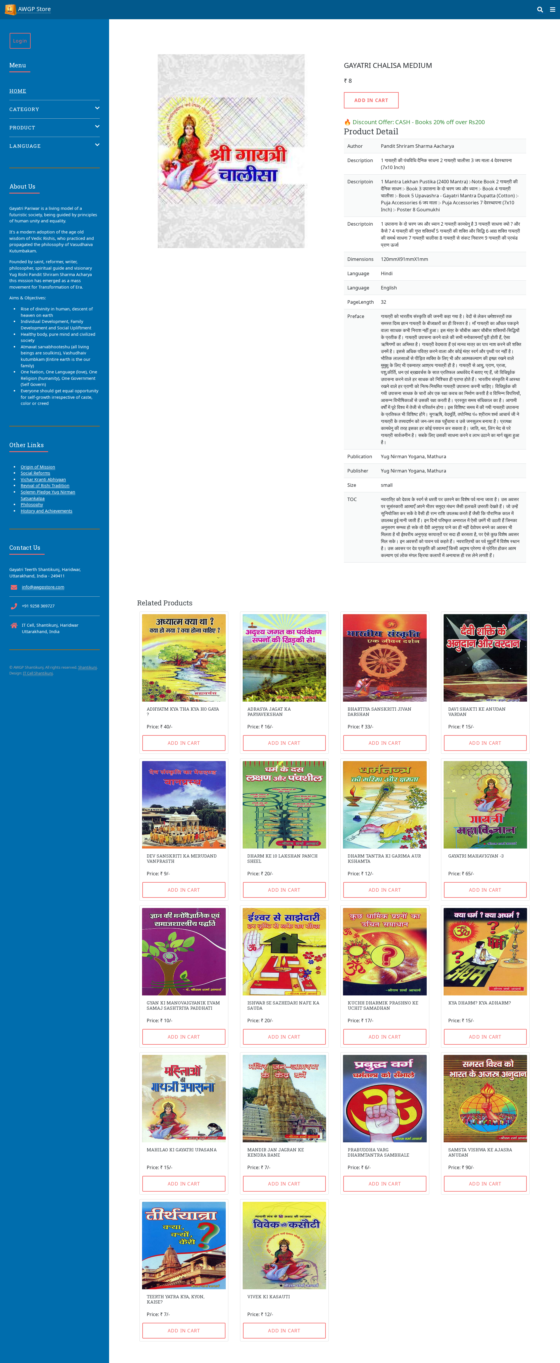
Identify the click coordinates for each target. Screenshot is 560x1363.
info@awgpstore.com (43, 587)
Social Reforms (35, 473)
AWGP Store (34, 9)
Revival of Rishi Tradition (45, 485)
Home (17, 90)
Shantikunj (87, 667)
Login (20, 41)
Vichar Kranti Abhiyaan (43, 479)
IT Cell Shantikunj (38, 673)
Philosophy (32, 504)
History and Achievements (46, 511)
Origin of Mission (38, 467)
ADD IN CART (371, 100)
